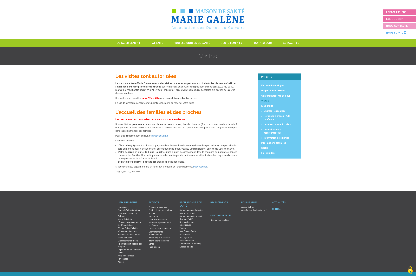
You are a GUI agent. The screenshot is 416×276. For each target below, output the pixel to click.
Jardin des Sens (125, 238)
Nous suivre (395, 32)
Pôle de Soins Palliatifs (128, 228)
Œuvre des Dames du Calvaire (127, 214)
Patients (157, 43)
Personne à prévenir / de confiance (160, 224)
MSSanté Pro (185, 234)
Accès (121, 262)
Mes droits (267, 106)
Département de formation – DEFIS (130, 251)
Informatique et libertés (276, 138)
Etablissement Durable (128, 241)
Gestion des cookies (219, 220)
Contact (277, 209)
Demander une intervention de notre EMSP (192, 217)
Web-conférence (187, 241)
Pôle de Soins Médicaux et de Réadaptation (130, 223)
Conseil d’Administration (129, 210)
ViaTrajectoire (186, 237)
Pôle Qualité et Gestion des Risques (130, 245)
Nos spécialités (125, 219)
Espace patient (396, 12)
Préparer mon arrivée (273, 90)
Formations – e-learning (190, 244)
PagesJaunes (200, 166)
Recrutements (231, 43)
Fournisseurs (263, 43)
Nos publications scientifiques (187, 223)
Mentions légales (221, 215)
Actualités (291, 43)
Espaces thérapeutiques (129, 234)
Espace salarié (186, 247)
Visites (265, 101)
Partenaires (123, 259)
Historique (122, 207)
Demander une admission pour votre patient (191, 211)
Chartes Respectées (275, 111)
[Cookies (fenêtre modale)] (410, 270)
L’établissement (128, 43)
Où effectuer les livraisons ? (253, 210)
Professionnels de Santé (192, 43)
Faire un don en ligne (272, 85)
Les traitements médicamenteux (156, 233)
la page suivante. (159, 135)
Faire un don (394, 19)
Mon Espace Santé (188, 231)
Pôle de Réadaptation (127, 231)
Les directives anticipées (277, 124)
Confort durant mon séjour (275, 95)
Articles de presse (126, 256)
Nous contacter (398, 26)
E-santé (183, 228)
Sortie (264, 148)
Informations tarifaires (273, 143)
